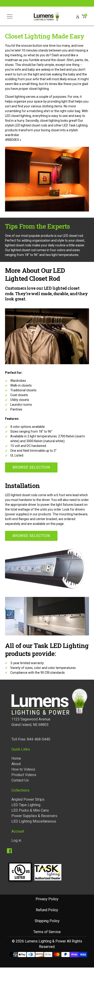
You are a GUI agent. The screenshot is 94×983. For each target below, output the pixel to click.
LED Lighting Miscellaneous (33, 821)
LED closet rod (73, 235)
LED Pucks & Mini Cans (30, 810)
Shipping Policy (47, 921)
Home (16, 758)
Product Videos (23, 775)
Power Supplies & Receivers (34, 816)
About (16, 764)
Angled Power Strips (27, 799)
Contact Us (20, 780)
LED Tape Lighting (25, 805)
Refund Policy (47, 910)
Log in (16, 840)
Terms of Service (47, 932)
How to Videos (23, 769)
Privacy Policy (47, 899)
